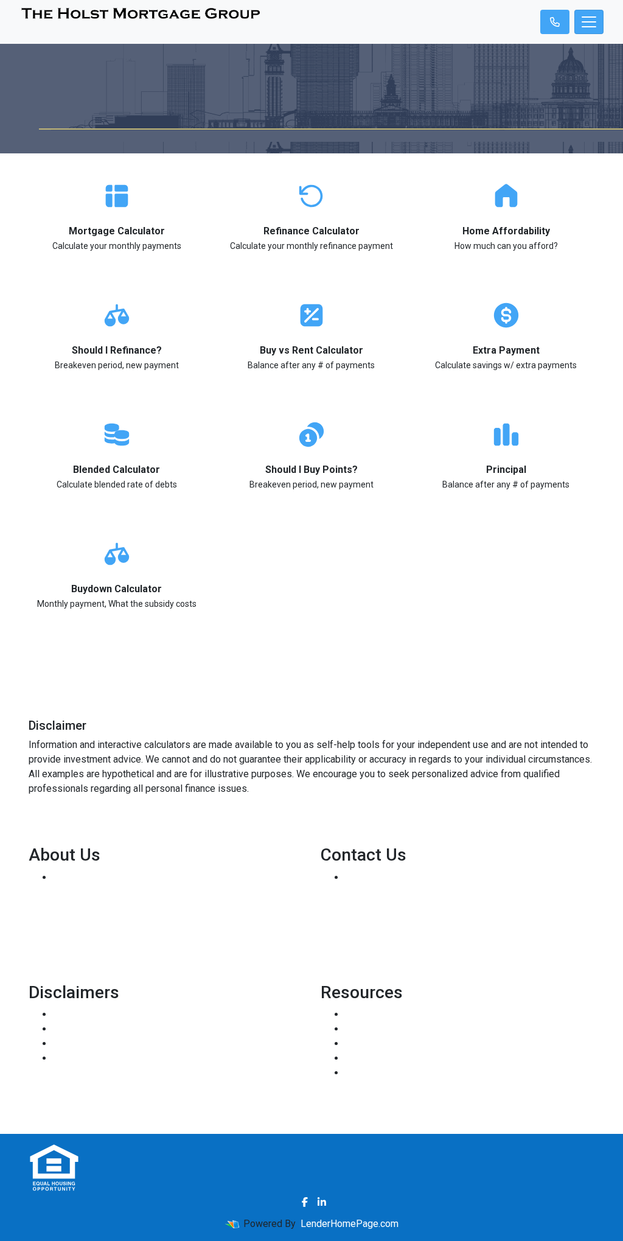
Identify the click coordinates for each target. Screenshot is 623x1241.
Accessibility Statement (104, 1043)
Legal (65, 1014)
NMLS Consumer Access (106, 936)
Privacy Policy (83, 1029)
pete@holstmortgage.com (400, 921)
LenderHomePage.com (350, 1223)
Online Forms (373, 1058)
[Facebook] (305, 1202)
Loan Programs (377, 1014)
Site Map (72, 1058)
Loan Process (375, 1029)
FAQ (354, 1072)
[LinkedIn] (322, 1202)
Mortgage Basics (381, 1043)
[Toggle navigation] (589, 22)
